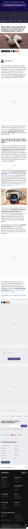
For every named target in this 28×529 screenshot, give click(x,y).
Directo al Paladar (4, 496)
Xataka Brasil (4, 516)
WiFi (25, 20)
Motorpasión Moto (18, 497)
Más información (15, 527)
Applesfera (3, 483)
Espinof (15, 489)
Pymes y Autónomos (18, 506)
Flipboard (16, 51)
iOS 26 (15, 458)
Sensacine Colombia (18, 518)
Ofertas (16, 453)
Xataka (2, 479)
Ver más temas (5, 462)
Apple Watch (17, 450)
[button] (9, 61)
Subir (23, 472)
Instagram (15, 435)
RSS (17, 435)
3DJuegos (16, 479)
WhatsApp (3, 455)
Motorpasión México (18, 520)
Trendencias (3, 504)
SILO (15, 20)
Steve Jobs (5, 20)
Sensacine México (18, 516)
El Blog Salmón (17, 504)
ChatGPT (11, 20)
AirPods (16, 448)
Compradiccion (4, 508)
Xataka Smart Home (5, 484)
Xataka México (4, 514)
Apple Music (18, 299)
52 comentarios (6, 51)
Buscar (26, 467)
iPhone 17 (3, 458)
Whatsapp (20, 20)
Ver (15, 358)
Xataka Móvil (4, 481)
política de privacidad (18, 428)
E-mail (18, 51)
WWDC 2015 (12, 72)
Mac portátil (4, 448)
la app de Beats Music (8, 175)
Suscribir (24, 426)
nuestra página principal (18, 290)
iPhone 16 (13, 416)
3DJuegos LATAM (18, 514)
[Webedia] (5, 473)
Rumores (8, 299)
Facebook (11, 51)
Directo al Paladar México (6, 520)
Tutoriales (16, 445)
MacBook (16, 455)
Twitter (14, 51)
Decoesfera (3, 506)
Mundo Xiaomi (4, 486)
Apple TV (3, 450)
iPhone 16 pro (20, 416)
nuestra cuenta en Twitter (7, 291)
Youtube (12, 435)
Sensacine (16, 487)
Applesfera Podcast (5, 445)
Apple (12, 299)
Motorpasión (17, 496)
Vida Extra (16, 481)
